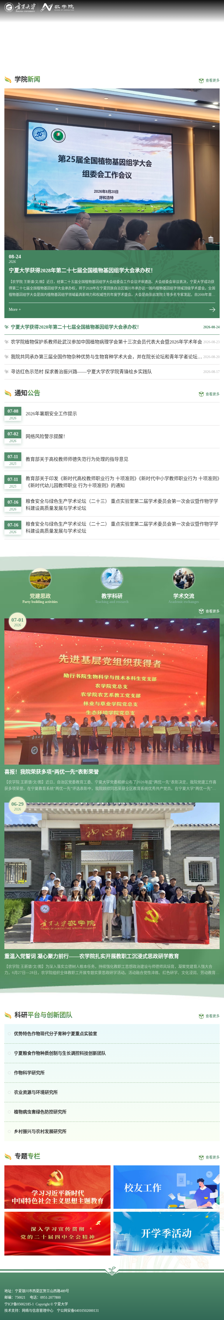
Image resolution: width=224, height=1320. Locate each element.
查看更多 (213, 81)
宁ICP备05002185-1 (19, 1304)
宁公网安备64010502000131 (77, 1311)
